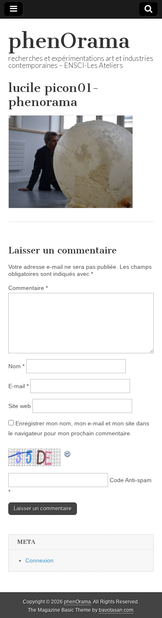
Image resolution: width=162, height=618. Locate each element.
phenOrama (69, 40)
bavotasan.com (116, 610)
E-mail (18, 386)
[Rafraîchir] (67, 453)
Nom (16, 366)
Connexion (39, 560)
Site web (19, 406)
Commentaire (28, 288)
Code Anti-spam (131, 480)
